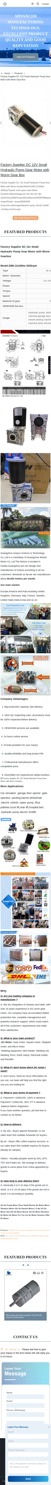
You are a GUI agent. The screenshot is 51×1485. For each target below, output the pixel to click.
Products (19, 73)
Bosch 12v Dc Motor (32, 1212)
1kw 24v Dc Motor (14, 1212)
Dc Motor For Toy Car (18, 1215)
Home (7, 73)
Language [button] (45, 4)
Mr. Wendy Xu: (13, 1349)
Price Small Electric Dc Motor (31, 1205)
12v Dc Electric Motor (24, 1208)
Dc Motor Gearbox (37, 1215)
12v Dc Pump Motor (9, 1205)
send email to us (27, 218)
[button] (32, 4)
